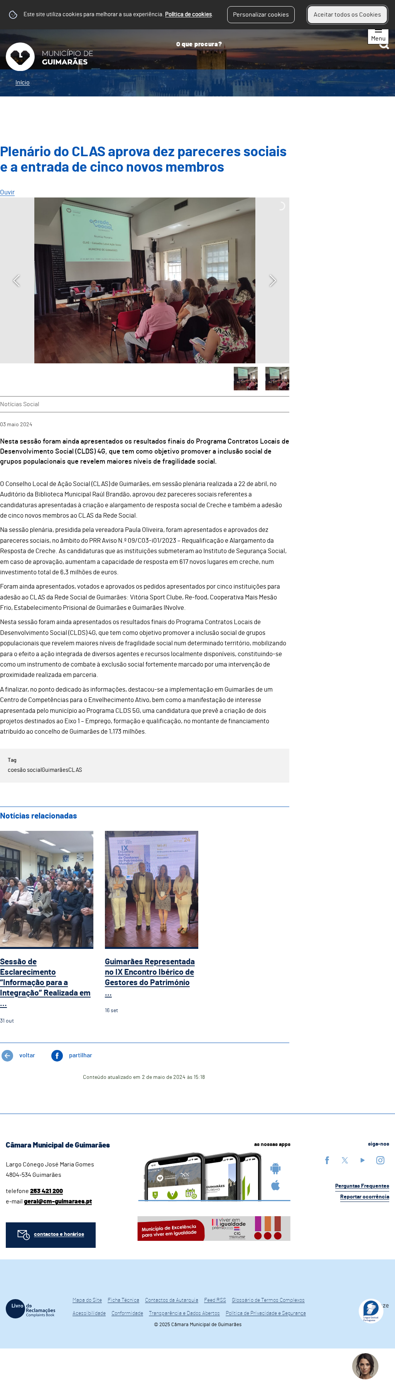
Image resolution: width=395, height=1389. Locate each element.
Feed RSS (215, 1300)
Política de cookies (188, 14)
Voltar (27, 1055)
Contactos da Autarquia (171, 1300)
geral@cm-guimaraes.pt (58, 1201)
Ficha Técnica (123, 1300)
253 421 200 (46, 1191)
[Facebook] (327, 1160)
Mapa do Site (87, 1300)
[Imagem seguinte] (273, 280)
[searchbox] (279, 44)
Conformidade (127, 1313)
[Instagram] (380, 1160)
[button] (246, 379)
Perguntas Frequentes (362, 1186)
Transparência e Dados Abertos (184, 1313)
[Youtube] (362, 1160)
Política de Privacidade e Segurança (266, 1313)
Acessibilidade (89, 1313)
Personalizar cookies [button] (261, 15)
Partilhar (80, 1055)
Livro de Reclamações (30, 1308)
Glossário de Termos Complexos (268, 1300)
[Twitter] (345, 1160)
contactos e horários (59, 1234)
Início (22, 82)
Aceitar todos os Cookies (347, 15)
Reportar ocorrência (364, 1197)
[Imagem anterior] (16, 280)
